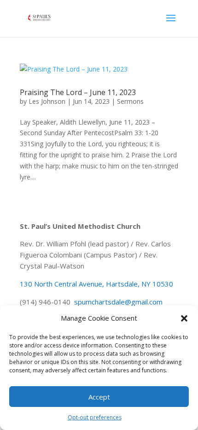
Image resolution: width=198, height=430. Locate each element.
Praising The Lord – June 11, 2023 (78, 92)
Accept (99, 396)
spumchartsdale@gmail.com (118, 301)
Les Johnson (47, 101)
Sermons (130, 101)
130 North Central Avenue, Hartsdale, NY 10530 (96, 283)
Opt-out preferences (95, 417)
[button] (184, 318)
